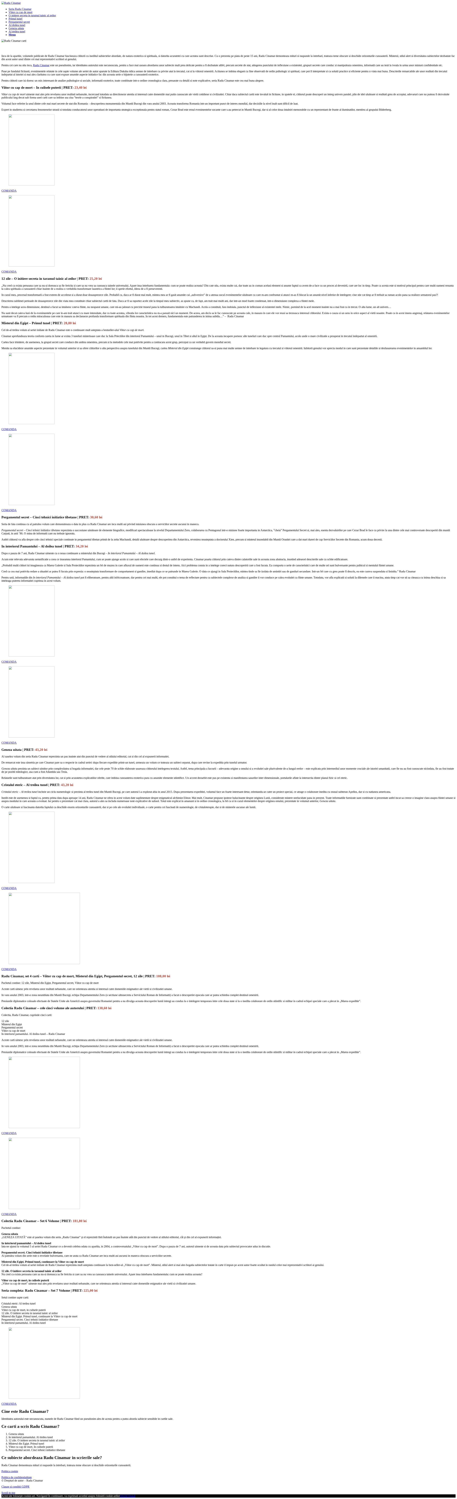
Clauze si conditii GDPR (15, 1486)
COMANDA (9, 190)
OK (122, 1495)
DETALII (129, 1495)
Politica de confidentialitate (16, 1477)
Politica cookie (9, 1471)
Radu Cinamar (41, 65)
